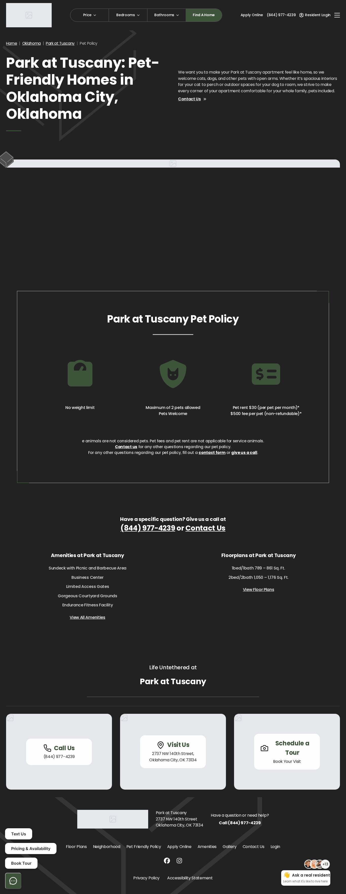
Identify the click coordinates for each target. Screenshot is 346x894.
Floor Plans (76, 847)
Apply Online (252, 14)
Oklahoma (31, 43)
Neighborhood (106, 847)
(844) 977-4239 (148, 528)
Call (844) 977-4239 (240, 823)
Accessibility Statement (190, 878)
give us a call (244, 452)
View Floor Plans (258, 589)
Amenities (207, 847)
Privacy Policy (146, 878)
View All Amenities (87, 617)
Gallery (230, 847)
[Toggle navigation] (337, 15)
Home (11, 43)
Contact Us (189, 99)
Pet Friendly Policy (143, 847)
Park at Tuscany (60, 43)
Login (275, 847)
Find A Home (204, 14)
